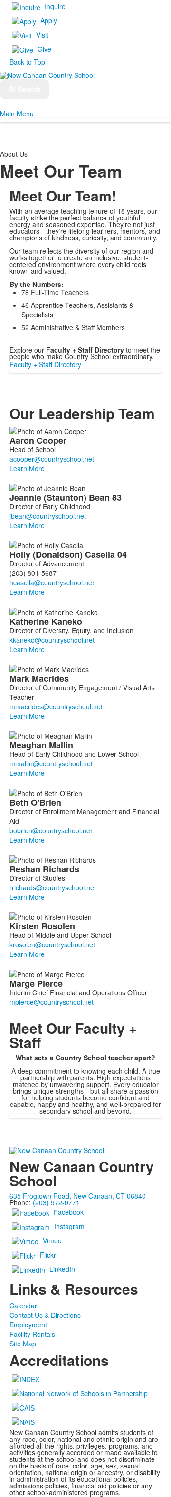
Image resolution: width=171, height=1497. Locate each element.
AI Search (25, 89)
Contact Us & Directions (45, 1315)
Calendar (23, 1305)
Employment (28, 1324)
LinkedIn (62, 1269)
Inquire (55, 6)
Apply (48, 20)
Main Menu (17, 113)
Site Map (23, 1343)
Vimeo (52, 1240)
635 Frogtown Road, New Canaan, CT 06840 (78, 1196)
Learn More (27, 468)
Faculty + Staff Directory (45, 364)
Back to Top (27, 62)
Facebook (69, 1212)
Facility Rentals (32, 1334)
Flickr (48, 1254)
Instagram (69, 1226)
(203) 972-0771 (56, 1202)
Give (44, 49)
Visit (42, 34)
